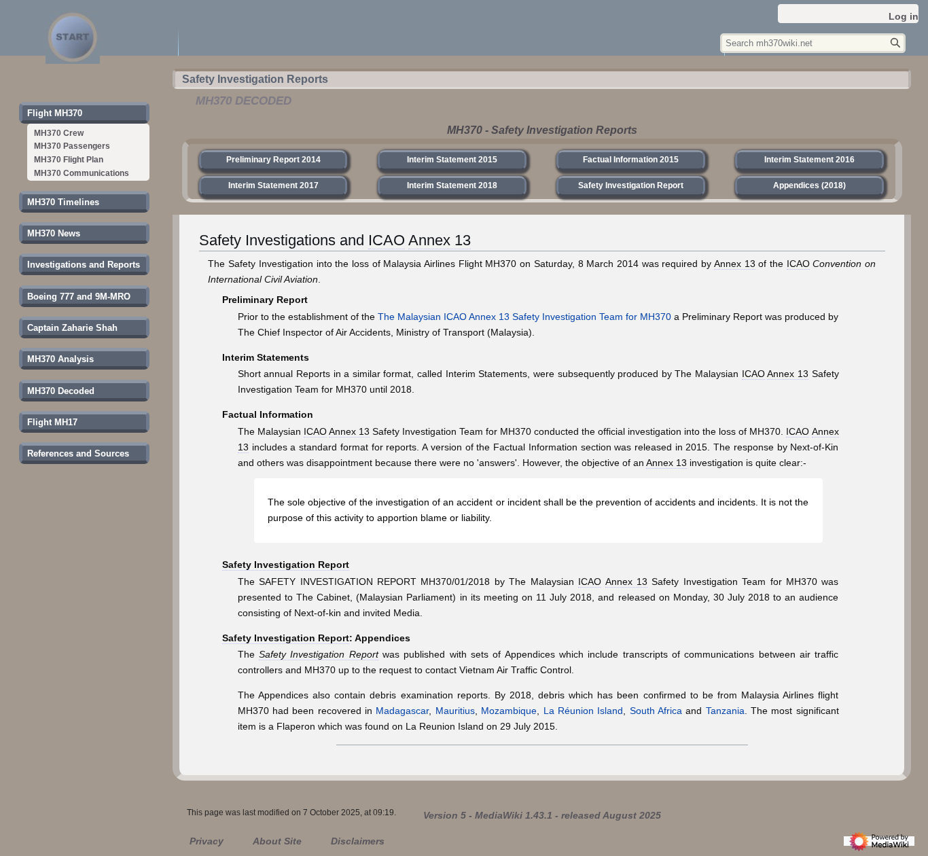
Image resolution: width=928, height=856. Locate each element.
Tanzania (725, 710)
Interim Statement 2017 (273, 185)
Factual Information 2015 (631, 159)
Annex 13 (439, 240)
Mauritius (455, 710)
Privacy (207, 841)
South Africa (656, 710)
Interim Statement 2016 (809, 159)
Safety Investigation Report (630, 185)
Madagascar (402, 710)
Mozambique (509, 710)
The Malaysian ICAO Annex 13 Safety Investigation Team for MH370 (524, 316)
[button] (54, 113)
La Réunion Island (583, 710)
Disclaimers (358, 841)
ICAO (386, 240)
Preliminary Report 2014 (273, 159)
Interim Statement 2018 (452, 185)
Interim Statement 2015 (452, 159)
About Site (277, 841)
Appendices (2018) (809, 185)
